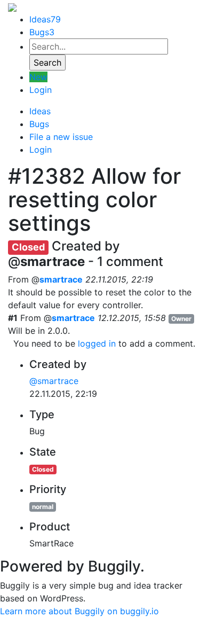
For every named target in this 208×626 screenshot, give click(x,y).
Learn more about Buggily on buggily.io (79, 611)
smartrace (61, 279)
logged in (97, 343)
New (38, 77)
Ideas (45, 19)
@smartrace (53, 380)
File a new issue (61, 136)
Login (40, 89)
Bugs (41, 32)
